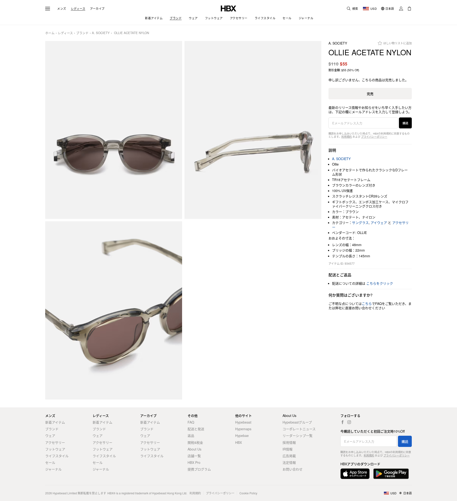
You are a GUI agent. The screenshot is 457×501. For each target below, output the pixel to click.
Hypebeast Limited (65, 493)
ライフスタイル (57, 456)
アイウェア (379, 222)
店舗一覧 (194, 456)
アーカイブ (97, 8)
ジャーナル (53, 469)
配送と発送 (196, 429)
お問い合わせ (293, 469)
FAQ (191, 422)
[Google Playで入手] (391, 473)
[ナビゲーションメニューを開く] (47, 8)
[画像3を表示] (113, 310)
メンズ (61, 8)
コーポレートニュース (299, 429)
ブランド (82, 33)
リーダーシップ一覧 (298, 435)
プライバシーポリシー (374, 136)
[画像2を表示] (252, 130)
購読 (405, 123)
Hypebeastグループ (297, 422)
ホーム (50, 33)
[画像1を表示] (113, 130)
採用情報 (289, 442)
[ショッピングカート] (409, 8)
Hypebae (242, 435)
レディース (78, 8)
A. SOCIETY (101, 33)
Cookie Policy (248, 493)
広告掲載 (289, 456)
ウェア (50, 435)
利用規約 (346, 136)
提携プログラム (199, 469)
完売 (370, 93)
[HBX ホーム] (228, 8)
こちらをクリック (379, 283)
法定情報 (289, 462)
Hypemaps (243, 429)
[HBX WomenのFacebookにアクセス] (342, 422)
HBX (238, 442)
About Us (194, 449)
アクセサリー (55, 442)
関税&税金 (195, 442)
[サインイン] (401, 8)
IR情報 (288, 449)
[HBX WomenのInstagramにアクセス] (349, 422)
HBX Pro (194, 462)
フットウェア (55, 449)
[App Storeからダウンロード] (355, 473)
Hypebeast (243, 422)
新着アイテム (55, 422)
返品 (191, 435)
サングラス (360, 222)
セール (50, 462)
